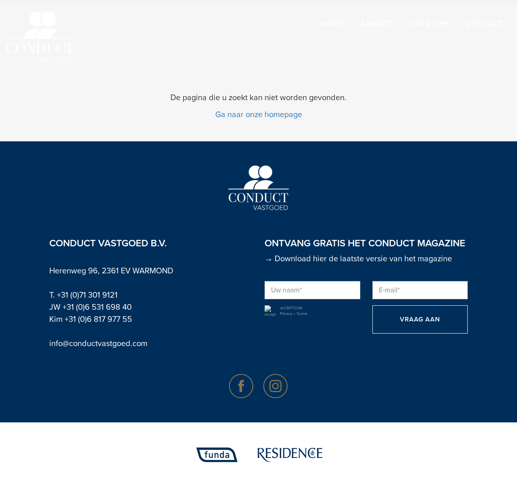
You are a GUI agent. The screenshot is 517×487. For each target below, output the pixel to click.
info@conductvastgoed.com (98, 343)
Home (332, 24)
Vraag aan (420, 319)
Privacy (286, 313)
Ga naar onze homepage (258, 115)
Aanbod (376, 24)
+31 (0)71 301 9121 (87, 295)
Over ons (430, 24)
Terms (301, 313)
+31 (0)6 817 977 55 (98, 319)
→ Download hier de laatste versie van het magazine (358, 259)
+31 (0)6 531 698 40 (97, 307)
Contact (484, 24)
